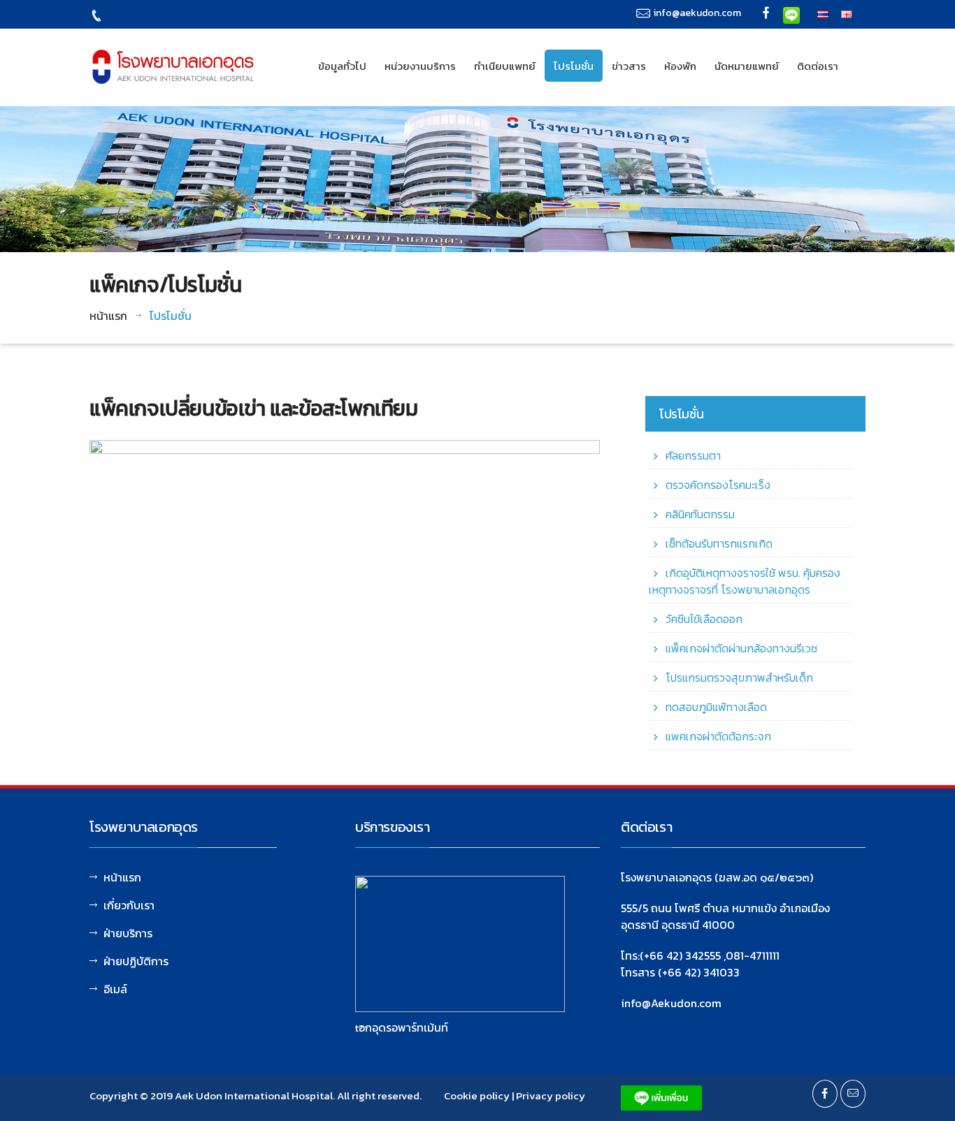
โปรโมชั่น (574, 66)
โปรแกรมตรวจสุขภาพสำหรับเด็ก (739, 677)
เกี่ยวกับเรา (129, 905)
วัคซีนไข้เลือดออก (704, 618)
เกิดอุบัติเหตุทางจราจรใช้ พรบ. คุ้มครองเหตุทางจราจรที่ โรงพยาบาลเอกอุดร (744, 581)
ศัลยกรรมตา (693, 455)
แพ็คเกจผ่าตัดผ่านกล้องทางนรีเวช (741, 648)
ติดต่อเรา (817, 66)
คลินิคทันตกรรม (700, 514)
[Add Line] (791, 14)
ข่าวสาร (629, 66)
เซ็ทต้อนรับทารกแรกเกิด (719, 543)
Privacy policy (550, 1095)
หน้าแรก (108, 315)
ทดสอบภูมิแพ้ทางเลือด (716, 706)
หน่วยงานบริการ (420, 66)
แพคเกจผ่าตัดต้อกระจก (718, 736)
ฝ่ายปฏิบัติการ (135, 961)
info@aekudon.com (697, 13)
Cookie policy (477, 1095)
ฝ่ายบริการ (127, 933)
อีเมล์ (115, 989)
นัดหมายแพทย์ (747, 66)
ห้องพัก (680, 66)
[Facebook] (766, 14)
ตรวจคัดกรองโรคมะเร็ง (718, 484)
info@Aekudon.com (671, 1003)
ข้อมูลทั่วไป (342, 66)
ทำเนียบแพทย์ (505, 66)
